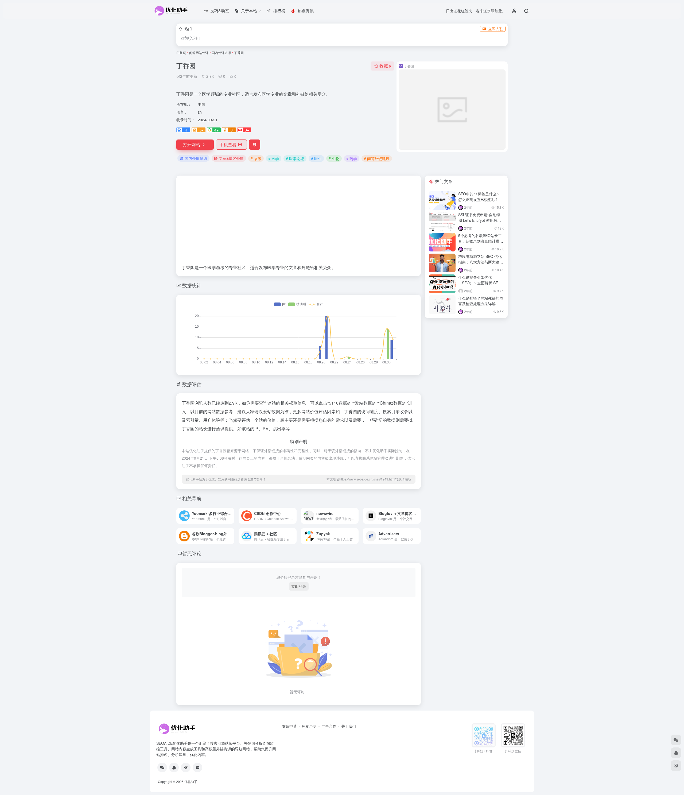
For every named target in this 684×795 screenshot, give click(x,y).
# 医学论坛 (295, 158)
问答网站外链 (198, 52)
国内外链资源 (221, 52)
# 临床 (256, 158)
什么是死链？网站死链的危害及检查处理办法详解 (480, 300)
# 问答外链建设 (377, 158)
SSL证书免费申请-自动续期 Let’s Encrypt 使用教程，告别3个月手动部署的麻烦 (480, 223)
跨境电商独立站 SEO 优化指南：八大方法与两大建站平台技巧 (480, 262)
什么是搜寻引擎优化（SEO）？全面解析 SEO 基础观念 (479, 282)
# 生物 (334, 158)
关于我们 (348, 726)
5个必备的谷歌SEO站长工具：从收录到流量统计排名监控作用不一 (480, 241)
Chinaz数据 (391, 403)
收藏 (385, 66)
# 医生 (316, 158)
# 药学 (351, 158)
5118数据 (338, 403)
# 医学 (273, 158)
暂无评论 (191, 553)
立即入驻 (495, 28)
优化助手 (190, 781)
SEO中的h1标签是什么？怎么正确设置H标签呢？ (479, 196)
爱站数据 (363, 403)
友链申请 (289, 726)
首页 (183, 52)
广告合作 (328, 726)
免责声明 (309, 726)
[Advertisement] (298, 222)
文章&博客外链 (231, 158)
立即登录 (298, 586)
